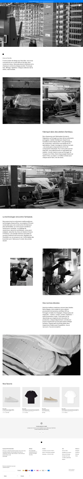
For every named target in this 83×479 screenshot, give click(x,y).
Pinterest (77, 454)
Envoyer (19, 470)
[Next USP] (43, 432)
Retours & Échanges (66, 454)
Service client (65, 450)
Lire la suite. (5, 456)
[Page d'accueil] (5, 5)
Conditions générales (66, 457)
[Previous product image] (4, 397)
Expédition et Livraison (66, 452)
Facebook (77, 452)
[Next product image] (18, 397)
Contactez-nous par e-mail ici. (48, 450)
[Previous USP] (40, 432)
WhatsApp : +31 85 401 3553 (47, 454)
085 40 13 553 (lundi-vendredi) (48, 452)
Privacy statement (71, 470)
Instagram (77, 450)
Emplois (63, 459)
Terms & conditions (72, 469)
